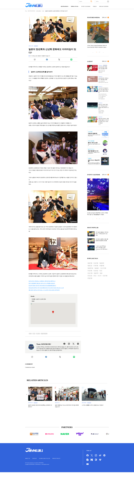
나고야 (100, 95)
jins (104, 70)
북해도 (102, 110)
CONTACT (34, 458)
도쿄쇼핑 (90, 275)
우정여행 (90, 270)
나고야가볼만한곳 (102, 96)
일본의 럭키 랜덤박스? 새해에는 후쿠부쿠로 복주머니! (42, 281)
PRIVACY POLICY (56, 458)
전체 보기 (104, 17)
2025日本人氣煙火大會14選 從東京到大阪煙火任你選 (102, 240)
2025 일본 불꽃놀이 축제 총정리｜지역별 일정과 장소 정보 (102, 234)
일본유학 (96, 273)
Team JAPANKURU (43, 344)
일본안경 (100, 72)
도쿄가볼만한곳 (102, 98)
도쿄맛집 (96, 270)
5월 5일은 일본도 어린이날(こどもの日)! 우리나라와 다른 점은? (44, 290)
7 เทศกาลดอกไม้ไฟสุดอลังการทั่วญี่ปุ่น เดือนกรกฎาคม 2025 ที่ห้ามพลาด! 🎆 (102, 248)
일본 (101, 273)
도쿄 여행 (90, 273)
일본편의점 (90, 268)
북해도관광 (101, 112)
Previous (93, 218)
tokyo (95, 275)
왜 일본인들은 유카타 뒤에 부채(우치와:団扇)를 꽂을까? (42, 285)
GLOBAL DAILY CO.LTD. (44, 458)
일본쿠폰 (106, 82)
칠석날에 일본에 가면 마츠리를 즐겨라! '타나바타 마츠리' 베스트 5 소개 (46, 287)
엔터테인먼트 (103, 94)
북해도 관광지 (101, 111)
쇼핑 (100, 70)
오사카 (106, 95)
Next (103, 218)
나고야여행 (101, 97)
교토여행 (105, 275)
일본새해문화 (44, 333)
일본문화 (102, 263)
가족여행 (96, 265)
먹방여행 (90, 278)
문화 (30, 333)
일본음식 (97, 268)
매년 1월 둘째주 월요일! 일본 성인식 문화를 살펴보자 (42, 283)
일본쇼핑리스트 (102, 71)
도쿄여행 (96, 263)
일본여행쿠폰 (101, 82)
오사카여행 (103, 268)
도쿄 (34, 333)
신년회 (38, 333)
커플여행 (102, 265)
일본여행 (90, 263)
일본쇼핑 (103, 81)
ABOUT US (27, 458)
